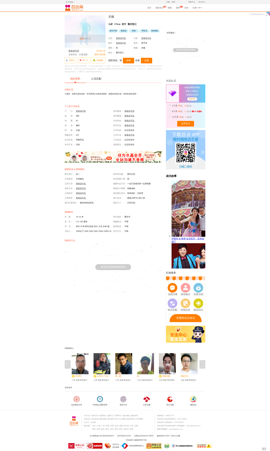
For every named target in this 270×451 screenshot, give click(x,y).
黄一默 (118, 376)
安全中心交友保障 (115, 445)
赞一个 (85, 60)
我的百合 (159, 9)
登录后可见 (73, 51)
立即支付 (185, 123)
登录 (173, 2)
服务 (178, 9)
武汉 (112, 429)
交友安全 (87, 419)
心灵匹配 (96, 78)
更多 (131, 429)
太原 (116, 426)
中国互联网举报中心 (136, 446)
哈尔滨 (126, 426)
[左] (68, 364)
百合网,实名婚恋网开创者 (74, 8)
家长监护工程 (112, 419)
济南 (98, 429)
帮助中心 (191, 2)
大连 (131, 426)
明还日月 (185, 376)
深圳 (107, 426)
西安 (116, 429)
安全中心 (202, 2)
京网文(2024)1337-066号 (144, 436)
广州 (103, 426)
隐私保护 (134, 416)
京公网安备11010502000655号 (102, 436)
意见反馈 (95, 419)
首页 (149, 8)
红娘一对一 (197, 8)
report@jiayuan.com (175, 429)
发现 (186, 8)
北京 (94, 426)
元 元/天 (182, 106)
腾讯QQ (193, 405)
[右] (202, 364)
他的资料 (75, 78)
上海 (98, 426)
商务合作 (95, 416)
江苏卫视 (146, 405)
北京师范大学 (76, 405)
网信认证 (154, 446)
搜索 (170, 8)
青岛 (107, 429)
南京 (103, 429)
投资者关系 (131, 419)
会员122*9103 (103, 376)
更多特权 (192, 99)
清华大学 (123, 405)
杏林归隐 (166, 376)
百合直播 (122, 419)
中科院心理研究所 (100, 405)
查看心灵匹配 (99, 54)
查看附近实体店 (185, 317)
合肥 (136, 426)
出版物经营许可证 (140, 440)
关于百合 (87, 416)
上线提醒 (99, 60)
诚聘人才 (110, 416)
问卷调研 (139, 419)
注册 (168, 2)
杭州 (94, 429)
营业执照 (129, 440)
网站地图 (103, 419)
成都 (121, 426)
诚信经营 (167, 446)
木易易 (78, 376)
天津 (112, 426)
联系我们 (103, 416)
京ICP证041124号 (124, 436)
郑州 (121, 429)
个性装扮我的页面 (256, 14)
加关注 (72, 60)
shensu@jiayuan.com (193, 426)
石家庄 (126, 429)
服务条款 (126, 416)
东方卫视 (170, 405)
